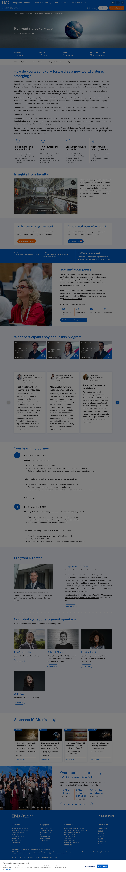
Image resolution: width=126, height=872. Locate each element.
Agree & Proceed (102, 866)
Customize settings (90, 866)
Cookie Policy (8, 869)
